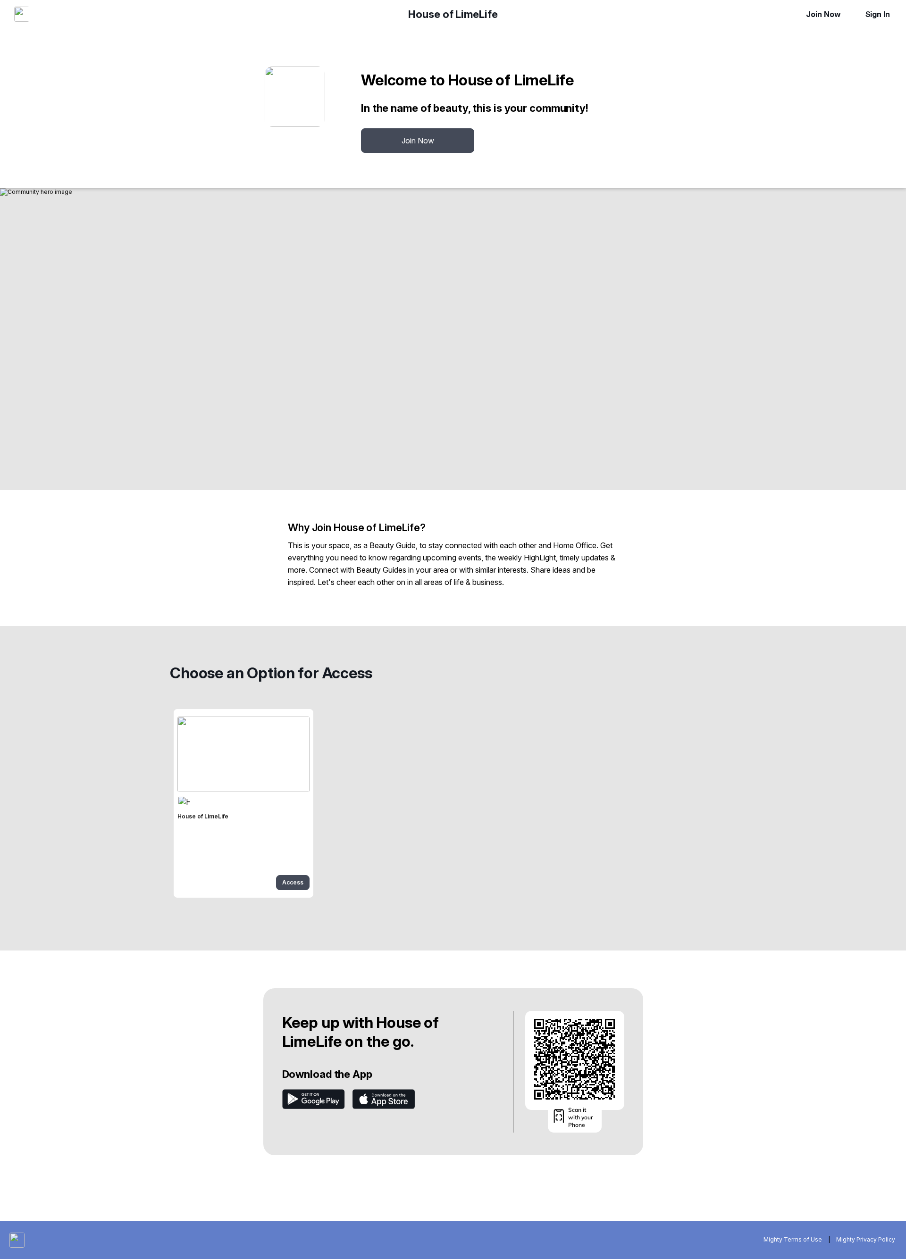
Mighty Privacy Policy (865, 1239)
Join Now (823, 14)
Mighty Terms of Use (792, 1239)
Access (292, 882)
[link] (243, 803)
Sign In (877, 14)
